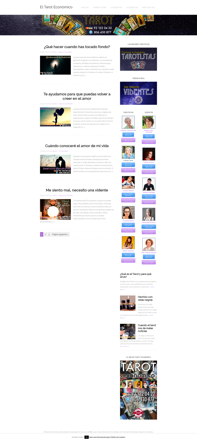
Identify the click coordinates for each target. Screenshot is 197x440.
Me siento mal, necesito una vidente (77, 190)
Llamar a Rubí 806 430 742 (148, 256)
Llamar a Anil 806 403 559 (128, 134)
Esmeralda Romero (148, 222)
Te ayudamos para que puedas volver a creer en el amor (77, 96)
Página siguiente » (60, 234)
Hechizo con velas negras (145, 298)
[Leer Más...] (124, 346)
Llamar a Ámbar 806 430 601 (128, 255)
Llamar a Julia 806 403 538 (148, 136)
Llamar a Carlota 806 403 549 (149, 166)
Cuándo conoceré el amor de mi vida (77, 146)
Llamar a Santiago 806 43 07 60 (148, 196)
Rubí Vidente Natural (149, 252)
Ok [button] (87, 437)
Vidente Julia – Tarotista (149, 131)
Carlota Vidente (148, 162)
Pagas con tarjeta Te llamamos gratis (128, 140)
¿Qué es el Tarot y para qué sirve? (135, 275)
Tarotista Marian (128, 221)
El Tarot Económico (56, 7)
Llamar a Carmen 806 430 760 (128, 164)
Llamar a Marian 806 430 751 (128, 224)
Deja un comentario (65, 52)
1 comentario (63, 151)
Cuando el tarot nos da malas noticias (147, 328)
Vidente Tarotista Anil (128, 130)
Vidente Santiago (149, 192)
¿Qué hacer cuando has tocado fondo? (77, 47)
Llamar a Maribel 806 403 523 (128, 194)
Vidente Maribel (128, 191)
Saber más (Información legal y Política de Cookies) (107, 437)
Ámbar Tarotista (128, 251)
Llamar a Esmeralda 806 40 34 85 (149, 226)
